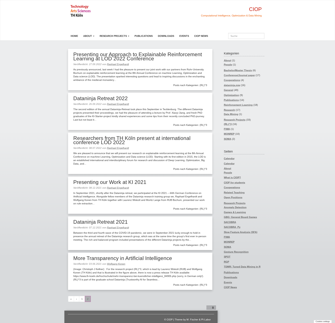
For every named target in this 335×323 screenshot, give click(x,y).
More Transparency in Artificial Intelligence (122, 258)
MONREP (229, 133)
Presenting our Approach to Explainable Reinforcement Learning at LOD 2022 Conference (137, 56)
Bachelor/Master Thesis (238, 70)
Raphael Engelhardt (118, 64)
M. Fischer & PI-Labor (199, 319)
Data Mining (231, 114)
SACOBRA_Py (232, 227)
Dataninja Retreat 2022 (100, 98)
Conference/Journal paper (239, 75)
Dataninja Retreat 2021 (100, 222)
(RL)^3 (228, 124)
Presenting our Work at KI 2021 (109, 182)
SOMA (227, 139)
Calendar (229, 158)
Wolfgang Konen (116, 263)
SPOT (227, 256)
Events (184, 36)
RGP (226, 261)
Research (229, 110)
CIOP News (201, 36)
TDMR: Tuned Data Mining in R (242, 266)
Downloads (166, 36)
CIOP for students (234, 182)
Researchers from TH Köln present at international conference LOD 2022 (132, 140)
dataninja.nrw (232, 85)
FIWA (227, 129)
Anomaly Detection (235, 207)
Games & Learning (235, 212)
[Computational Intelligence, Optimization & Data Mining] (93, 11)
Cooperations (232, 80)
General (228, 90)
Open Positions (233, 197)
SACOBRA (230, 222)
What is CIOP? (232, 177)
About (88, 36)
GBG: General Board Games (240, 217)
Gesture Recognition (236, 251)
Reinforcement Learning (238, 104)
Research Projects (114, 36)
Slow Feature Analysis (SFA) (240, 232)
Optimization (231, 95)
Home (74, 36)
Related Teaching (234, 192)
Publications (144, 36)
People (228, 64)
